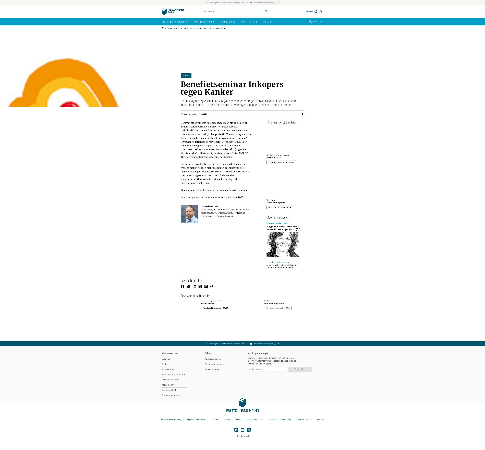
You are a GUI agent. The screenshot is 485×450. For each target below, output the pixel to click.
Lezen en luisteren (170, 379)
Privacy (227, 420)
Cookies (238, 420)
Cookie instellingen (255, 420)
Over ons (166, 359)
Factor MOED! (273, 157)
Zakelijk (209, 353)
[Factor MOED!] (275, 138)
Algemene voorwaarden (196, 420)
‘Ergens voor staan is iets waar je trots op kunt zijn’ (283, 228)
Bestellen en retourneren (173, 374)
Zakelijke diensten (213, 359)
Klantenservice (170, 353)
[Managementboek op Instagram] (249, 430)
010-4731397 (318, 22)
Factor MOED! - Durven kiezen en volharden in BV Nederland (282, 266)
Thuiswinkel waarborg (172, 420)
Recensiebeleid (169, 390)
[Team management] (275, 183)
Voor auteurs (168, 385)
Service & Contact (304, 420)
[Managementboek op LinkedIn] (236, 430)
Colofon (215, 420)
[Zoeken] (266, 11)
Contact (165, 364)
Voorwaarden (168, 369)
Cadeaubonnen (212, 369)
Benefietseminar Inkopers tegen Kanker (211, 28)
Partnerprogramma (171, 395)
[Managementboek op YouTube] (242, 430)
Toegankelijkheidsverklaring (279, 420)
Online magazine (173, 28)
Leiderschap (188, 28)
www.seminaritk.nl (191, 179)
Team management (276, 202)
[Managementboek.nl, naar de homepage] (173, 14)
